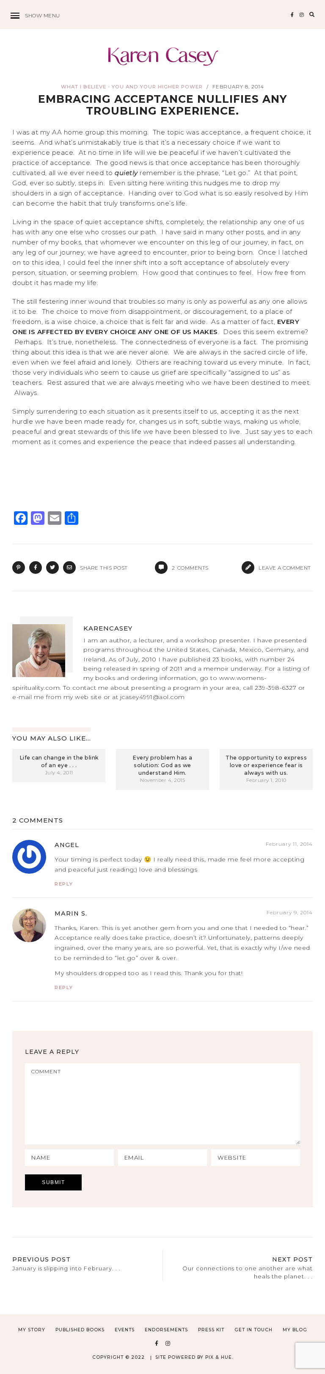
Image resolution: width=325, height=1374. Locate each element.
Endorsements (166, 1330)
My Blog (295, 1330)
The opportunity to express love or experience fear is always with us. (266, 765)
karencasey (107, 628)
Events (125, 1330)
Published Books (80, 1330)
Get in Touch (253, 1330)
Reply (64, 884)
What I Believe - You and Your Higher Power (132, 87)
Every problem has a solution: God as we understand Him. (162, 765)
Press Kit (211, 1330)
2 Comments (37, 820)
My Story (31, 1330)
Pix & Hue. (219, 1357)
